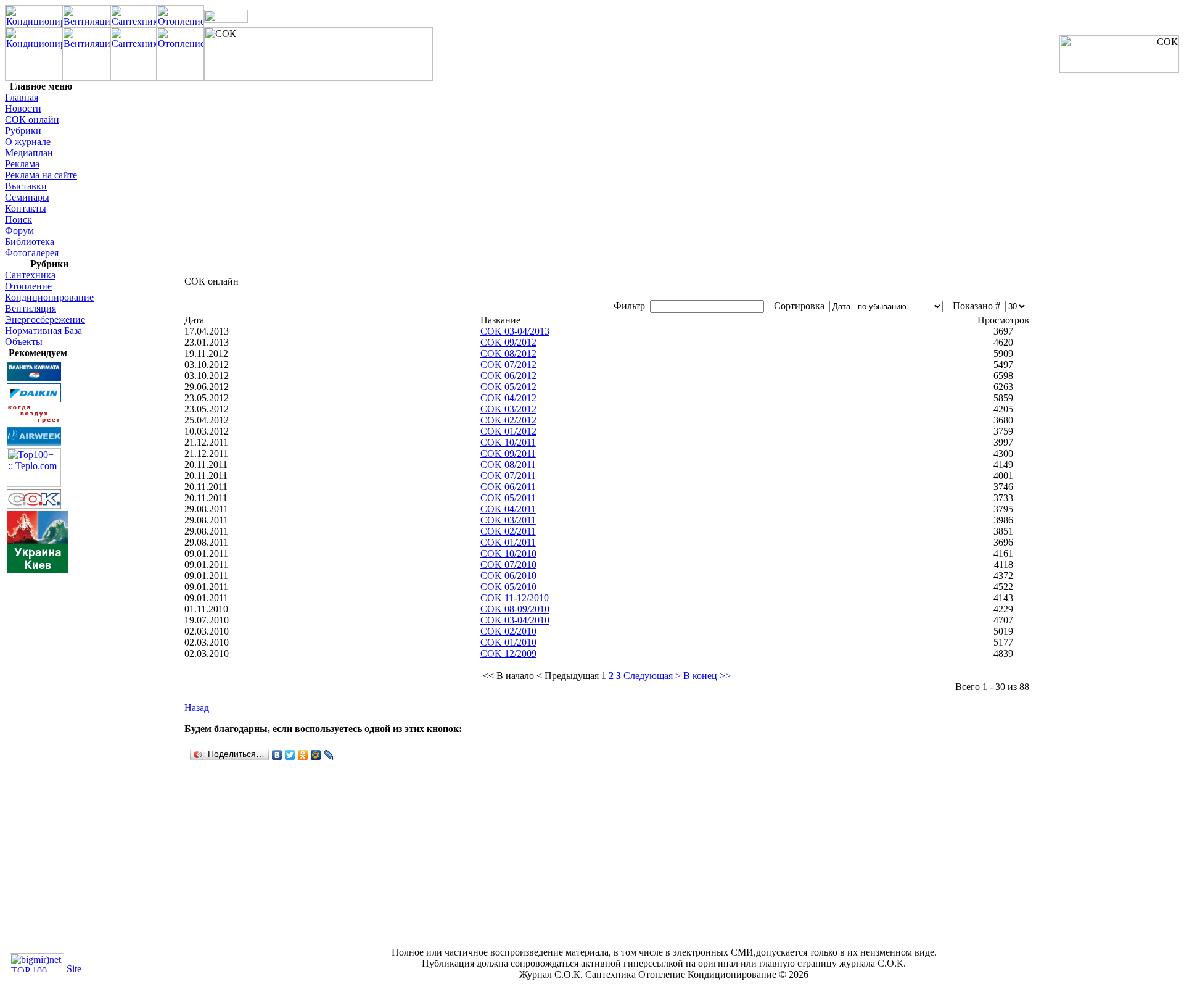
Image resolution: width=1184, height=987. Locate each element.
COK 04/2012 (508, 398)
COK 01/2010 (508, 642)
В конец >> (707, 675)
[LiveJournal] (329, 755)
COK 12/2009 (508, 653)
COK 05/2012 (508, 386)
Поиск (18, 219)
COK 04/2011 (508, 509)
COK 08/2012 (508, 353)
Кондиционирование (49, 297)
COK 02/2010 (508, 631)
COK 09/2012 (508, 342)
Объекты (24, 341)
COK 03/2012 (508, 409)
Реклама (22, 164)
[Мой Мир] (316, 755)
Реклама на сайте (41, 175)
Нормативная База (43, 330)
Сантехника (30, 275)
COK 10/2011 (508, 442)
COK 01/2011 (508, 542)
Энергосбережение (45, 319)
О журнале (28, 141)
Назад (196, 707)
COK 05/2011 (508, 498)
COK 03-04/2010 (514, 620)
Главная (21, 97)
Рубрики (23, 130)
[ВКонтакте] (277, 755)
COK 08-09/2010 (514, 609)
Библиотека (29, 241)
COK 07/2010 (508, 564)
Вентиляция (30, 308)
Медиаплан (29, 153)
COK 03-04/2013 (514, 331)
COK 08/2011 (508, 464)
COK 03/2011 (508, 520)
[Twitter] (290, 755)
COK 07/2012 (508, 364)
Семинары (27, 197)
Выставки (26, 186)
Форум (19, 230)
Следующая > (652, 675)
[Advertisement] (42, 760)
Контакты (25, 208)
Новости (23, 108)
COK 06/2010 (508, 575)
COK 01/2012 (508, 431)
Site (74, 969)
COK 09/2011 (508, 453)
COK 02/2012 (508, 420)
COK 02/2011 (508, 531)
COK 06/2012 (508, 375)
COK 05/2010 (508, 586)
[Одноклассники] (303, 755)
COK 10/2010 (508, 553)
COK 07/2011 (508, 475)
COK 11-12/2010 (514, 598)
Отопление (28, 286)
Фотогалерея (32, 253)
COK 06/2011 (508, 486)
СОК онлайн (32, 119)
